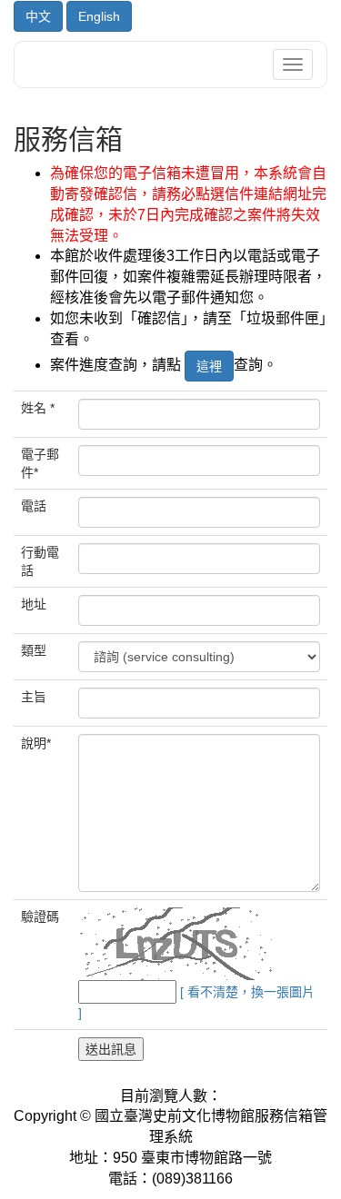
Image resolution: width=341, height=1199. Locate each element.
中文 (38, 16)
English (99, 16)
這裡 (209, 366)
